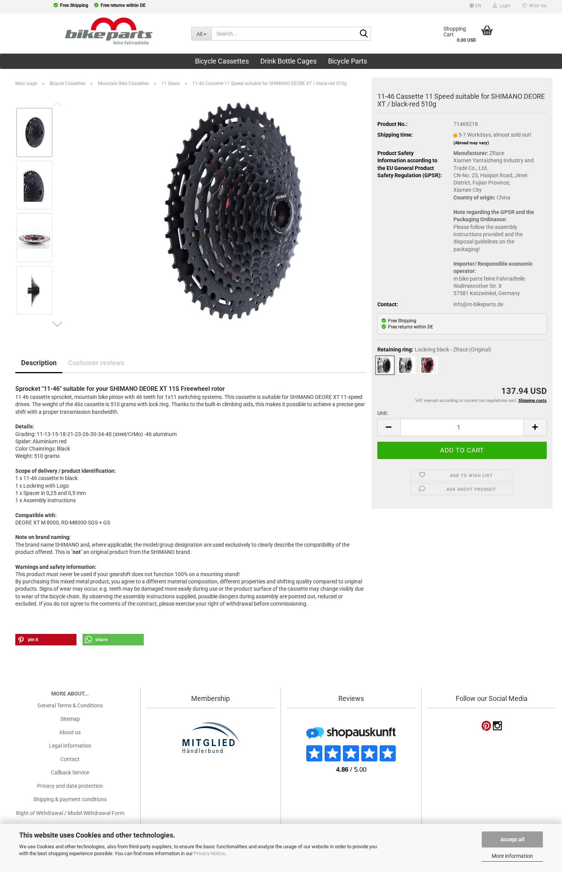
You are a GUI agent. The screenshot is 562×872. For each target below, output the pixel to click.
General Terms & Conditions (70, 705)
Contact (70, 759)
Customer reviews (96, 363)
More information (512, 856)
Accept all (512, 839)
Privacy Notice (209, 853)
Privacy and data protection (70, 786)
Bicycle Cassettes (222, 61)
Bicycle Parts (347, 61)
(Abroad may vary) (471, 142)
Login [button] (504, 5)
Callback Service (70, 772)
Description (39, 363)
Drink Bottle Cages (288, 61)
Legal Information (70, 746)
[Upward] (21, 818)
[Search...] (363, 34)
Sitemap (70, 719)
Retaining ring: (434, 349)
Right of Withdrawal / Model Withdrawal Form (70, 813)
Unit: (382, 413)
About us (70, 732)
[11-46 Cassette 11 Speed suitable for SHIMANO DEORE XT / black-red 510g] (231, 211)
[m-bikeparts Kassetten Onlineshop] (90, 31)
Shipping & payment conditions (70, 799)
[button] (475, 7)
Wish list (537, 5)
